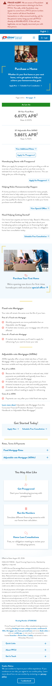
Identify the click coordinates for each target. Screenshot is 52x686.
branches (13, 635)
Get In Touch (11, 656)
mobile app (18, 633)
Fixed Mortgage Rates (13, 450)
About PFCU (11, 649)
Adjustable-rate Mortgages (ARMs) (19, 457)
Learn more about (9, 404)
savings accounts (31, 628)
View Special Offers (39, 208)
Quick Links (11, 643)
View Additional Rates (25, 148)
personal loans (27, 630)
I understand (26, 680)
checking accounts (18, 628)
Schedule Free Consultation (30, 85)
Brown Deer (22, 635)
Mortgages (10, 630)
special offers (38, 287)
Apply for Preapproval (26, 155)
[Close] (47, 3)
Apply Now (13, 85)
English (43, 31)
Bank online (44, 630)
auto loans (18, 630)
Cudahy (30, 635)
